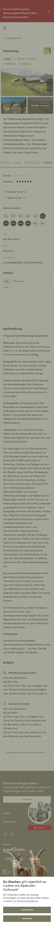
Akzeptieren (27, 910)
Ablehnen (27, 919)
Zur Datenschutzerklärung (25, 901)
